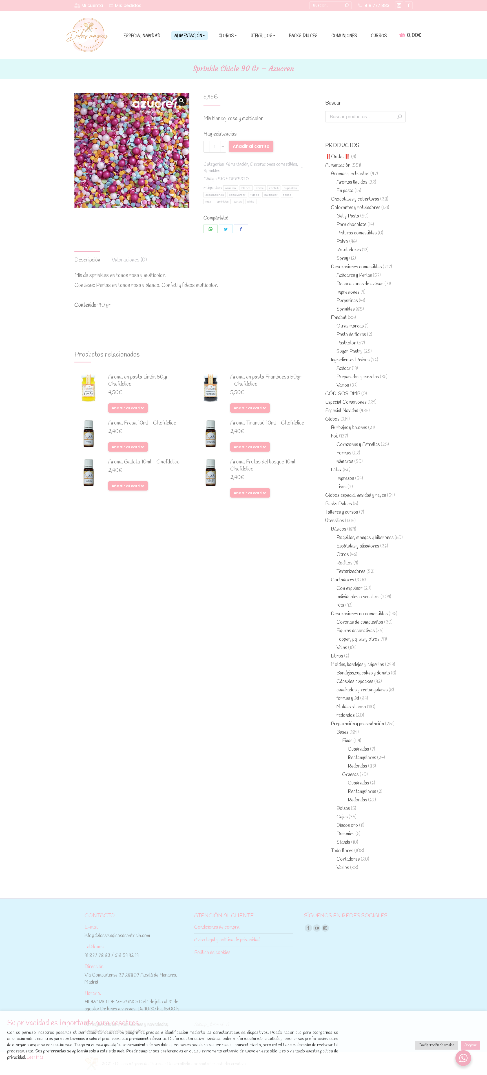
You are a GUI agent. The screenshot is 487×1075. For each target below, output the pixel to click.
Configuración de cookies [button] (436, 1045)
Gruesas (350, 774)
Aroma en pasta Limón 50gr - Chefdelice (140, 381)
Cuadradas (358, 749)
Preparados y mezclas (358, 377)
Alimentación (237, 164)
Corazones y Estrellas (358, 444)
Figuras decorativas (356, 631)
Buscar (399, 116)
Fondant (339, 318)
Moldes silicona (351, 707)
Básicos (338, 529)
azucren (230, 188)
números (345, 461)
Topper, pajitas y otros (358, 639)
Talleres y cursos (341, 512)
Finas (347, 741)
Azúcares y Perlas (354, 275)
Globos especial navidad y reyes (355, 495)
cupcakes (290, 188)
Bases (342, 732)
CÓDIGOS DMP (342, 394)
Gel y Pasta (348, 216)
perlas (287, 194)
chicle (260, 188)
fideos (255, 194)
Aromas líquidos (352, 182)
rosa (208, 201)
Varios (343, 385)
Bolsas (343, 808)
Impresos (345, 478)
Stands (343, 842)
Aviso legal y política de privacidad (227, 940)
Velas (342, 648)
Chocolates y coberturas (355, 199)
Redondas (357, 766)
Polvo (342, 241)
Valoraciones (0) (129, 260)
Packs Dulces (338, 504)
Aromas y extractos (350, 174)
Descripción (87, 260)
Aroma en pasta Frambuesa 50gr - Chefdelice (266, 381)
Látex (336, 470)
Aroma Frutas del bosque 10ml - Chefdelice (264, 466)
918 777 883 (376, 5)
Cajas (342, 817)
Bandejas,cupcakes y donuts (363, 673)
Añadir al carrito (251, 146)
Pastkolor (346, 343)
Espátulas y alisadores (358, 546)
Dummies (345, 834)
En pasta (345, 191)
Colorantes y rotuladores (355, 208)
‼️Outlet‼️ (337, 157)
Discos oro (347, 825)
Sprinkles (211, 171)
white (250, 201)
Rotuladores (349, 250)
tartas (238, 201)
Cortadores (342, 580)
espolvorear (237, 194)
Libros (337, 656)
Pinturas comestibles (357, 233)
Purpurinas (347, 301)
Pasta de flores (351, 334)
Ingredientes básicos (350, 360)
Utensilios (334, 521)
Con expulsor (349, 588)
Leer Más (35, 1057)
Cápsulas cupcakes (355, 681)
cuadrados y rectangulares (362, 690)
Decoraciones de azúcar (360, 284)
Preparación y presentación (357, 724)
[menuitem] (88, 5)
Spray (342, 258)
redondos (346, 715)
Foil (334, 436)
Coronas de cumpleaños (360, 622)
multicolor (270, 194)
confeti (273, 188)
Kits (340, 605)
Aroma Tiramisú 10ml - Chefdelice (267, 423)
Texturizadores (351, 571)
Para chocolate (351, 224)
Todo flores (342, 851)
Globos (332, 419)
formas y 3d (348, 698)
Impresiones (348, 292)
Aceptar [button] (470, 1045)
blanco (246, 188)
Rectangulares (362, 758)
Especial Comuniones (345, 402)
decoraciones (214, 194)
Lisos (341, 487)
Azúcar (344, 368)
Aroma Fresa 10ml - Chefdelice (142, 423)
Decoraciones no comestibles (359, 614)
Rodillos (344, 563)
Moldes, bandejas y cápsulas (357, 664)
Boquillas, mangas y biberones (365, 538)
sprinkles (223, 201)
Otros (343, 554)
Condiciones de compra (216, 927)
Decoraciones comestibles (273, 164)
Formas (344, 453)
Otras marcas (350, 326)
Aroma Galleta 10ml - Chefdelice (144, 462)
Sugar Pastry (349, 351)
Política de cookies (212, 952)
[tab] (87, 257)
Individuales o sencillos (358, 597)
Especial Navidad (341, 411)
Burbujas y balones (349, 428)
